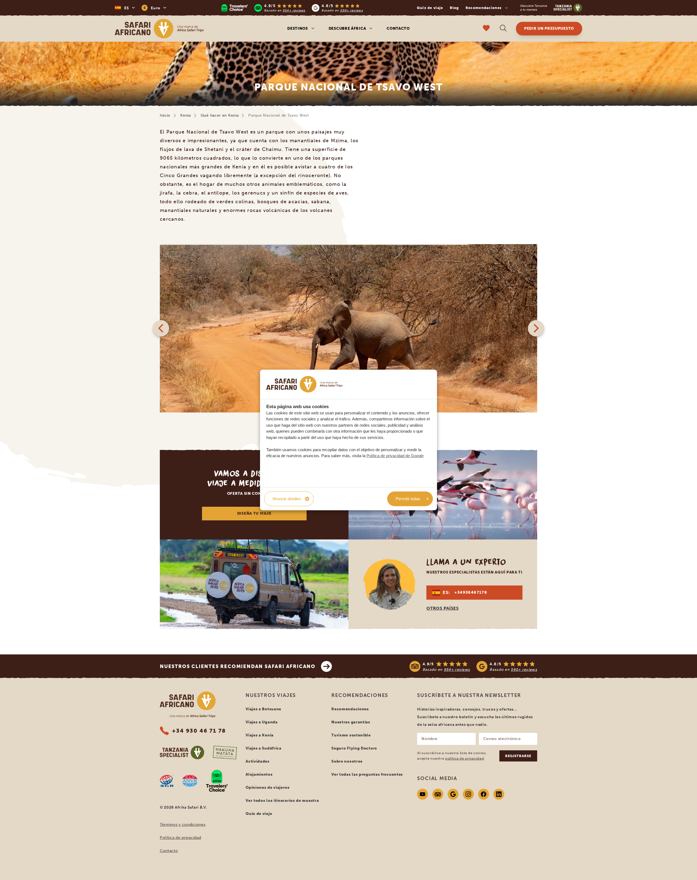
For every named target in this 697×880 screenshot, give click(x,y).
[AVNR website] (189, 781)
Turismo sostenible (351, 735)
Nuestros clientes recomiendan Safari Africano (238, 666)
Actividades (258, 761)
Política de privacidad (180, 837)
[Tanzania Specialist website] (182, 752)
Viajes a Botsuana (263, 709)
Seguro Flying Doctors (354, 748)
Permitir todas (408, 498)
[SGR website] (167, 781)
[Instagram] (468, 794)
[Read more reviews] (292, 7)
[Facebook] (483, 794)
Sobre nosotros (347, 761)
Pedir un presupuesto (549, 28)
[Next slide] (536, 328)
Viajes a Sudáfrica (264, 748)
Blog (454, 8)
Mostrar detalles (287, 498)
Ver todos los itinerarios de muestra (282, 800)
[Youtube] (422, 794)
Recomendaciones (350, 709)
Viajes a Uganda (262, 722)
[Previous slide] (161, 328)
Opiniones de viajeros (268, 787)
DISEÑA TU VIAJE (254, 513)
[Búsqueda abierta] (503, 29)
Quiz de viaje (430, 8)
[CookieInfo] (304, 384)
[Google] (453, 794)
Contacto (398, 28)
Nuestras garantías (350, 722)
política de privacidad (464, 758)
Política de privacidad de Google (395, 455)
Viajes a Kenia (260, 735)
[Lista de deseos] (486, 29)
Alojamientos (259, 774)
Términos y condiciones (182, 824)
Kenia (185, 115)
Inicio (165, 115)
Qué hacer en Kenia (220, 115)
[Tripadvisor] (437, 794)
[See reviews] (473, 666)
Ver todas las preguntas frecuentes (367, 774)
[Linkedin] (498, 794)
